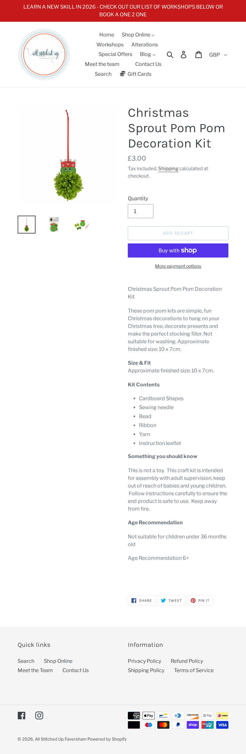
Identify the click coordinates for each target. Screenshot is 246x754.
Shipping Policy (146, 670)
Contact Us (75, 670)
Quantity (138, 198)
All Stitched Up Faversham (60, 739)
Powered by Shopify (107, 739)
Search (26, 661)
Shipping (168, 168)
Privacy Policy (144, 661)
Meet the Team (35, 670)
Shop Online (58, 661)
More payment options (178, 266)
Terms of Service (194, 670)
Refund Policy (187, 661)
